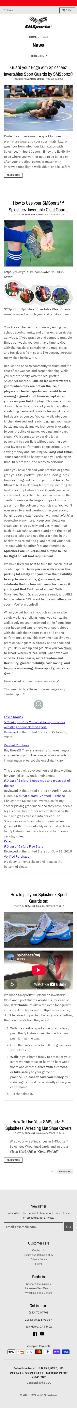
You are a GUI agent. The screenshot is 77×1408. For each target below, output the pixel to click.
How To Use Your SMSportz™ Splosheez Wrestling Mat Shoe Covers (38, 1124)
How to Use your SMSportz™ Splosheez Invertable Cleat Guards (39, 206)
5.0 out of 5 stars (16, 780)
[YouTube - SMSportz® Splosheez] (42, 1333)
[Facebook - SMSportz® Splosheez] (35, 1333)
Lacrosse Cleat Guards (38, 1288)
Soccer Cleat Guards (38, 1284)
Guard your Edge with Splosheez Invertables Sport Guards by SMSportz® (38, 70)
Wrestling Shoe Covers (38, 1293)
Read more (13, 175)
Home (33, 37)
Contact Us (38, 1250)
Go (68, 1227)
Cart (69, 10)
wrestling (65, 1171)
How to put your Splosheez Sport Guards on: (38, 897)
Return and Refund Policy (38, 1255)
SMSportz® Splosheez (43, 1395)
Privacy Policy (38, 1259)
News (38, 1264)
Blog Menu (37, 56)
